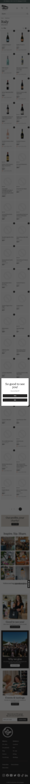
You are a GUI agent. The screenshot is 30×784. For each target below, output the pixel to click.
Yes (15, 396)
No (15, 400)
